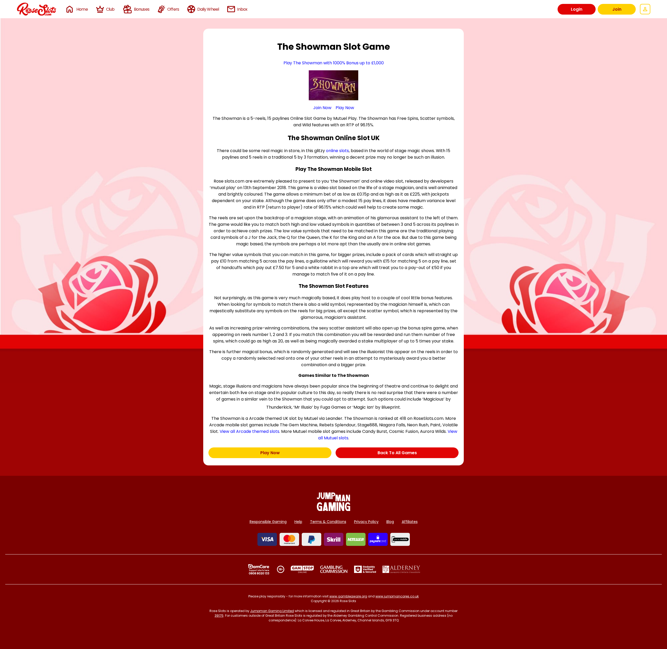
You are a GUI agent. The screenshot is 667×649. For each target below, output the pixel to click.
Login (576, 9)
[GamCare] (258, 569)
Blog (390, 521)
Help (298, 521)
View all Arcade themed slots (249, 431)
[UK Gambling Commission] (333, 569)
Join (616, 9)
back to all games (397, 453)
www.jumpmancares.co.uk (397, 596)
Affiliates (410, 521)
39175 (219, 615)
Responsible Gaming (268, 521)
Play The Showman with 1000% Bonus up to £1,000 (333, 63)
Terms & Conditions (328, 521)
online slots (337, 151)
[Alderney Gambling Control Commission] (401, 569)
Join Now (322, 108)
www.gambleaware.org (348, 596)
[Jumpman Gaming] (333, 510)
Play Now (345, 108)
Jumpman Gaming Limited (272, 611)
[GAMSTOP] (302, 569)
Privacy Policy (366, 521)
